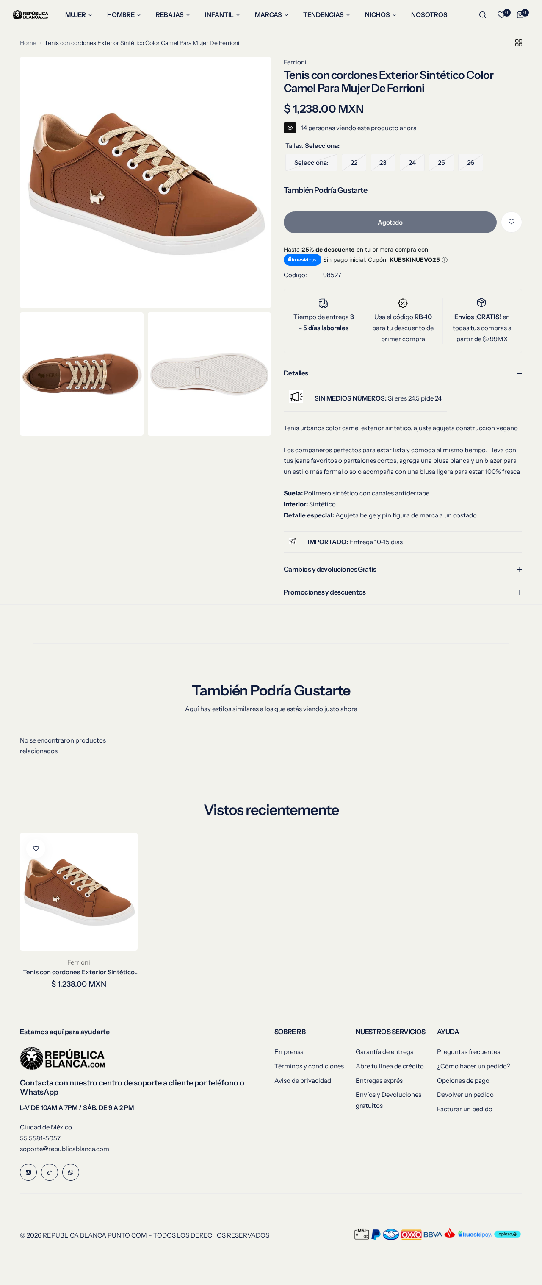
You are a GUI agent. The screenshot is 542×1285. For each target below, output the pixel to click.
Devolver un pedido (465, 1094)
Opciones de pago (463, 1080)
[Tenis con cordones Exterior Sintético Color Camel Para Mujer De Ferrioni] (79, 892)
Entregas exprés (379, 1080)
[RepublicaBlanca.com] (30, 15)
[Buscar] (482, 15)
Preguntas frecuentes (468, 1052)
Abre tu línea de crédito (390, 1066)
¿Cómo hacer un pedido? (473, 1066)
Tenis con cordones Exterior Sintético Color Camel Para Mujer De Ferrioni (79, 972)
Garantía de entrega (385, 1052)
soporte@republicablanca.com (64, 1149)
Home (28, 43)
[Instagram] (28, 1172)
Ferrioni (295, 62)
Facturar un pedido (464, 1109)
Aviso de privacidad (302, 1080)
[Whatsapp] (70, 1172)
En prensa (289, 1052)
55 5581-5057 (40, 1138)
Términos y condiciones (309, 1066)
